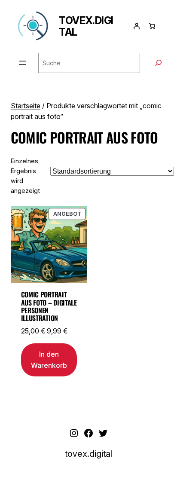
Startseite (25, 105)
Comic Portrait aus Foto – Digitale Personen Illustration (49, 306)
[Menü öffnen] (22, 63)
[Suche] (158, 63)
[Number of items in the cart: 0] (152, 26)
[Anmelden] (136, 26)
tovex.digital (86, 26)
